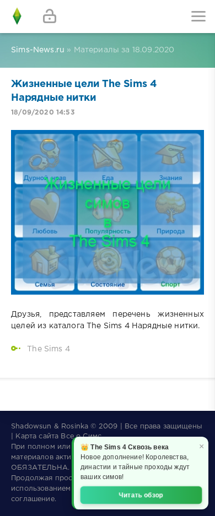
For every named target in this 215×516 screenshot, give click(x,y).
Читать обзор (141, 495)
